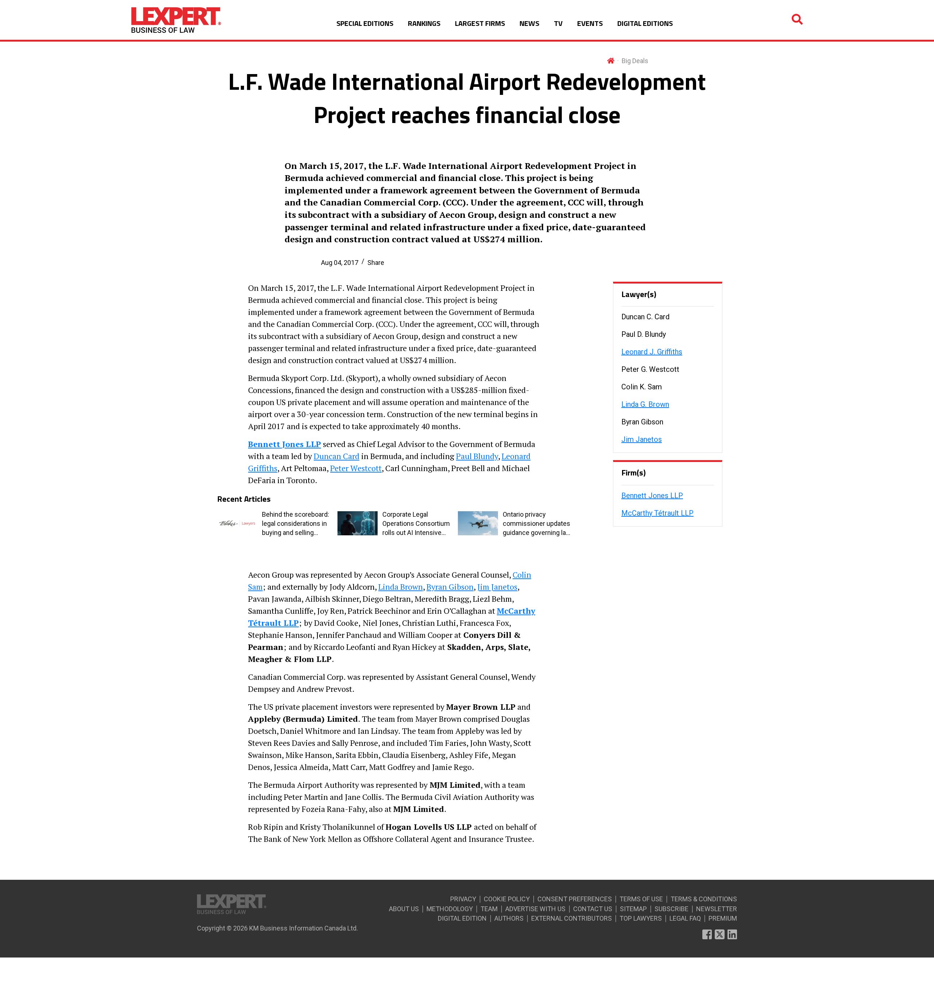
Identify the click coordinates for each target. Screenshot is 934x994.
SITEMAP (633, 909)
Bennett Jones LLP (652, 495)
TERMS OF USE (641, 899)
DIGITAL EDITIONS (645, 23)
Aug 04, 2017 (339, 262)
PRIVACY (463, 899)
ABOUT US (404, 909)
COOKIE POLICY (507, 899)
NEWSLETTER (716, 909)
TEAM (489, 909)
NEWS (529, 23)
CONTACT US (592, 909)
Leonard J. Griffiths (651, 351)
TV (558, 23)
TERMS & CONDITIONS (704, 899)
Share (375, 262)
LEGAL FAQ (685, 918)
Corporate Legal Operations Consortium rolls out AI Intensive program (416, 524)
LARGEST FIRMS (480, 23)
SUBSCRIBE (671, 909)
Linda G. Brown (645, 404)
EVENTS (590, 23)
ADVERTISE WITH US (535, 909)
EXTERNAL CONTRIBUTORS (571, 918)
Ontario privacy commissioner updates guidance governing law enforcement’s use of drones (537, 524)
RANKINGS (424, 23)
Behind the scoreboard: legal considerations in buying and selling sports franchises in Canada (295, 524)
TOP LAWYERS (641, 918)
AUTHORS (509, 918)
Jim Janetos (641, 439)
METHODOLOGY (450, 909)
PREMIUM (723, 918)
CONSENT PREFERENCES (574, 899)
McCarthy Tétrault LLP (657, 513)
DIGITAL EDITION (462, 918)
